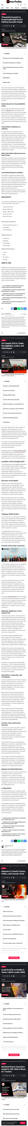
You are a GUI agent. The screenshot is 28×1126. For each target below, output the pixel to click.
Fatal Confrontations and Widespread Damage (14, 920)
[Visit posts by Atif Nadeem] (2, 314)
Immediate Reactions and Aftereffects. (12, 1019)
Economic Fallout (7, 929)
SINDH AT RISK (6, 82)
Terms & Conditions (10, 1123)
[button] (12, 26)
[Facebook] (22, 314)
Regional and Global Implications (10, 417)
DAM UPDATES (6, 77)
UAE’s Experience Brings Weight (10, 1118)
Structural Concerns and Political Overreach (13, 934)
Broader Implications (8, 1023)
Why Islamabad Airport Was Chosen (11, 1114)
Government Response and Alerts (10, 73)
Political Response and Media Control (11, 925)
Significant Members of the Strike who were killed (13, 1009)
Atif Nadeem (7, 313)
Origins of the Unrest (8, 911)
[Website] (21, 314)
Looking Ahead (6, 422)
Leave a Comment (22, 860)
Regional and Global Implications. (10, 1037)
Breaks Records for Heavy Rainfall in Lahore (13, 58)
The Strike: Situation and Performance (12, 1014)
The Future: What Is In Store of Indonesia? (13, 943)
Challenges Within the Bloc (9, 395)
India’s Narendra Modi (20, 450)
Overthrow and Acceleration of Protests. (12, 916)
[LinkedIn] (24, 314)
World (3, 14)
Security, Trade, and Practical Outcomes (12, 413)
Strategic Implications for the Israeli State (13, 1028)
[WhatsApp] (26, 314)
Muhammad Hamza (8, 845)
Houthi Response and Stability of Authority (13, 1032)
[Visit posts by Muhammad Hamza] (2, 846)
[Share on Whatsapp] (9, 26)
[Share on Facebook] (5, 26)
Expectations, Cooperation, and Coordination (13, 408)
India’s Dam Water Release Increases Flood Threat (13, 68)
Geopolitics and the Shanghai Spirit (11, 386)
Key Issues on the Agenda (9, 390)
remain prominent (12, 596)
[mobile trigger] (2, 4)
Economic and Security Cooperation (11, 399)
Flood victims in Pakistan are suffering (12, 62)
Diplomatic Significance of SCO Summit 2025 (13, 404)
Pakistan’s (9, 110)
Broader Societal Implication (9, 938)
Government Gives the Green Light (11, 1109)
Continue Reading (14, 957)
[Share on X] (7, 26)
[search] (18, 5)
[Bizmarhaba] (14, 1)
